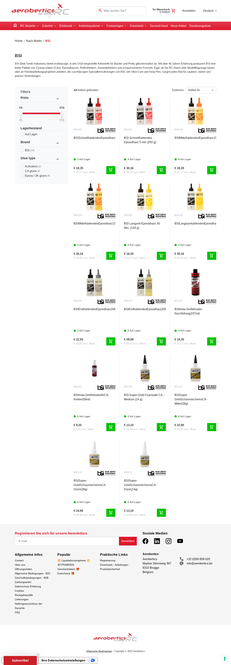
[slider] (21, 113)
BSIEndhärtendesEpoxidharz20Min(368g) (145, 309)
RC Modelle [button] (28, 25)
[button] (20, 660)
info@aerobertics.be (199, 563)
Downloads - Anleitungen (114, 564)
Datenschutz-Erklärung (28, 586)
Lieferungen (22, 599)
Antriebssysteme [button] (89, 25)
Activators (33, 166)
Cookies (19, 590)
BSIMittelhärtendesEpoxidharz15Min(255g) (94, 223)
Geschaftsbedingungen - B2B (31, 577)
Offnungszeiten (23, 569)
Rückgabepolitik (24, 595)
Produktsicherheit (110, 569)
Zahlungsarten (23, 582)
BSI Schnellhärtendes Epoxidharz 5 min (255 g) (140, 140)
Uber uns (20, 564)
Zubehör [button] (47, 25)
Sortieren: (178, 90)
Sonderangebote (200, 25)
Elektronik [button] (65, 25)
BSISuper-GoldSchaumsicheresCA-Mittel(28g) (191, 399)
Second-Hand (159, 25)
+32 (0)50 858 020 (198, 559)
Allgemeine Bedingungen (99, 651)
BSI (29, 150)
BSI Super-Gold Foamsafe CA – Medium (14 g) (144, 397)
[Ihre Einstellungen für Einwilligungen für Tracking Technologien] (224, 658)
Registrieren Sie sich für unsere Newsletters (51, 533)
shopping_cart (111, 170)
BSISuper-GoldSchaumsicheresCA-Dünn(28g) (90, 485)
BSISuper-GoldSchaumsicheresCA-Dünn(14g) (140, 485)
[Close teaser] (38, 655)
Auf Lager (31, 134)
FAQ (17, 612)
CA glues (32, 171)
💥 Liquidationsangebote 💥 (73, 560)
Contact (19, 560)
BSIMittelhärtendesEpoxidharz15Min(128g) (195, 137)
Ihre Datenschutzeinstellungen (63, 660)
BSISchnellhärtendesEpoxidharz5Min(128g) (94, 137)
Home (19, 40)
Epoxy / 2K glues (37, 175)
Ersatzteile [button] (136, 25)
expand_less (57, 98)
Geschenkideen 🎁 (68, 569)
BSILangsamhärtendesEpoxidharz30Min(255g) (195, 223)
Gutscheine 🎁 (65, 573)
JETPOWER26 (65, 564)
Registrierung (107, 560)
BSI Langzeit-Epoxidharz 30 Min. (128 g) (142, 225)
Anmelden (127, 541)
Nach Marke (34, 40)
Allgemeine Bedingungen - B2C (33, 573)
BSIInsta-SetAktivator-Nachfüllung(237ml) (189, 311)
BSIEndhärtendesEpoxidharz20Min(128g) (94, 309)
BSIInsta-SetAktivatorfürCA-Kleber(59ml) (91, 397)
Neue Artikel (178, 25)
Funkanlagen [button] (114, 25)
